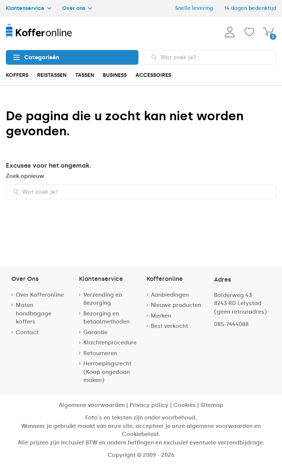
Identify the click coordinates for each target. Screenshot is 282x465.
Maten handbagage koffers (33, 313)
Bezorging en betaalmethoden (106, 317)
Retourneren (100, 353)
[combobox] (210, 57)
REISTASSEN (51, 75)
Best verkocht (169, 326)
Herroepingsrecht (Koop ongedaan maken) (107, 371)
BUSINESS (115, 75)
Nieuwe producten (176, 305)
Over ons (74, 8)
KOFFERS (17, 75)
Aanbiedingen (170, 294)
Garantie (95, 332)
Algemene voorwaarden (92, 405)
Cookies (184, 405)
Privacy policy (149, 405)
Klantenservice (26, 8)
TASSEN (84, 75)
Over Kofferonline (40, 294)
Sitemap (211, 405)
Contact (27, 332)
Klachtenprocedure (110, 342)
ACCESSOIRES (153, 75)
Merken (161, 315)
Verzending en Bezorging (102, 299)
